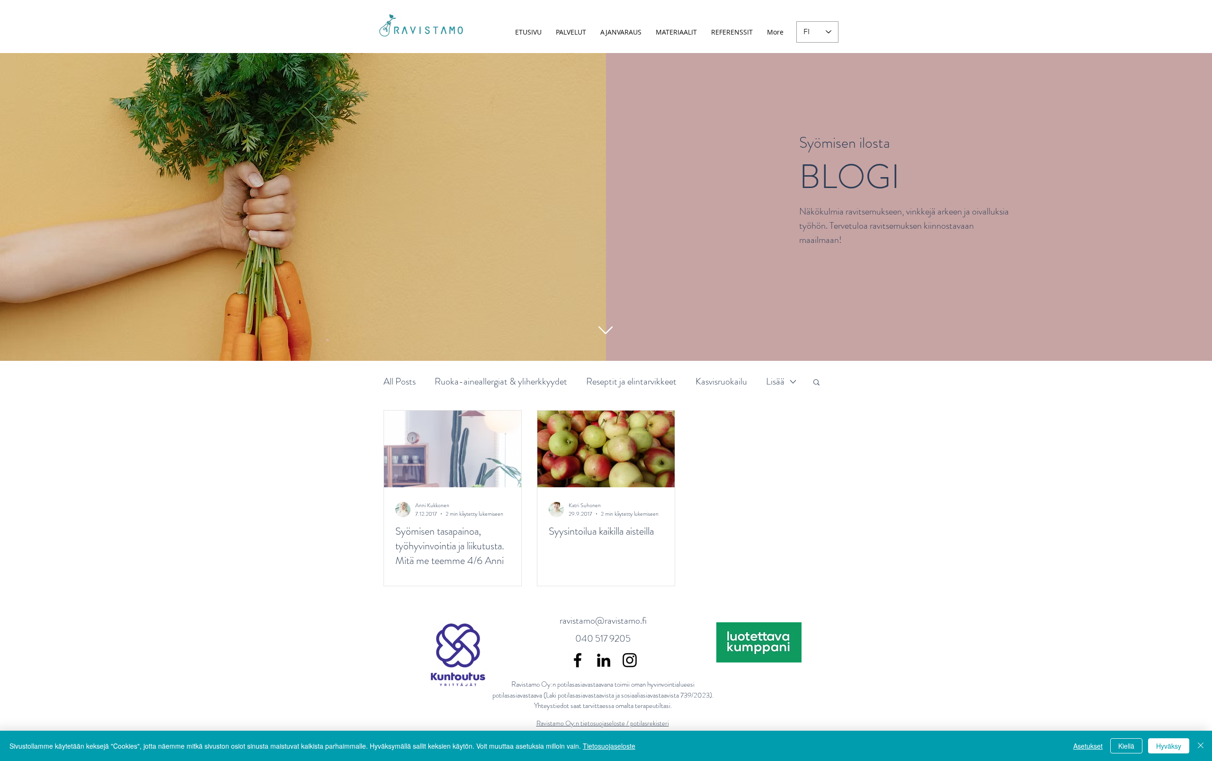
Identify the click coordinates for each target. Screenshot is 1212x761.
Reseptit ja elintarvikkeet (631, 381)
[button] (816, 383)
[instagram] (629, 660)
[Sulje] (1200, 745)
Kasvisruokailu (721, 381)
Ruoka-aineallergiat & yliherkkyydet (501, 381)
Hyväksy (1168, 746)
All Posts (399, 381)
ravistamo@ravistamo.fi (603, 620)
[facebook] (577, 660)
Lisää (775, 381)
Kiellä (1126, 746)
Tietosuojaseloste (609, 746)
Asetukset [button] (1088, 746)
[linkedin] (603, 660)
